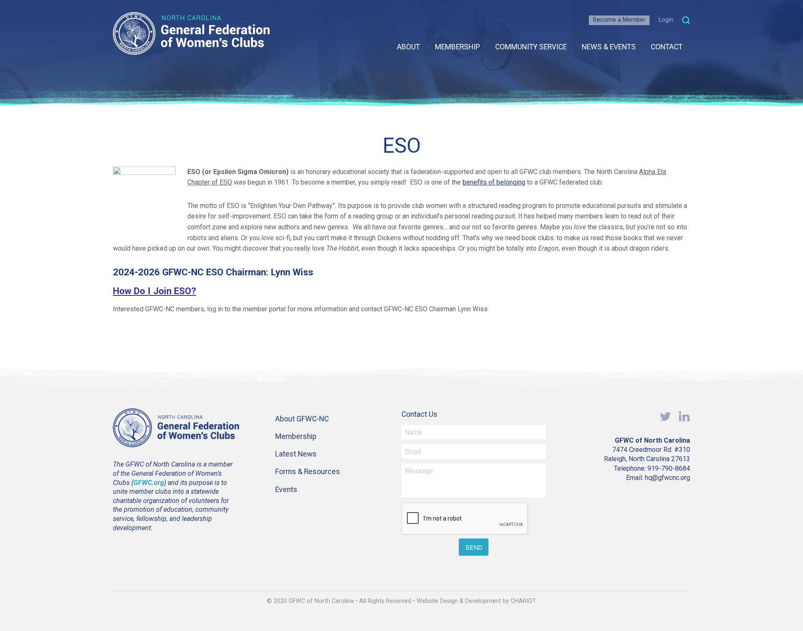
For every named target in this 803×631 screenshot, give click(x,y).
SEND (473, 547)
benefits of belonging (494, 182)
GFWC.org (148, 483)
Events (286, 489)
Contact (667, 47)
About (408, 47)
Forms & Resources (307, 471)
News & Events (609, 47)
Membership (457, 47)
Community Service (531, 47)
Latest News (296, 454)
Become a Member (619, 19)
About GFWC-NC (302, 419)
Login (666, 20)
